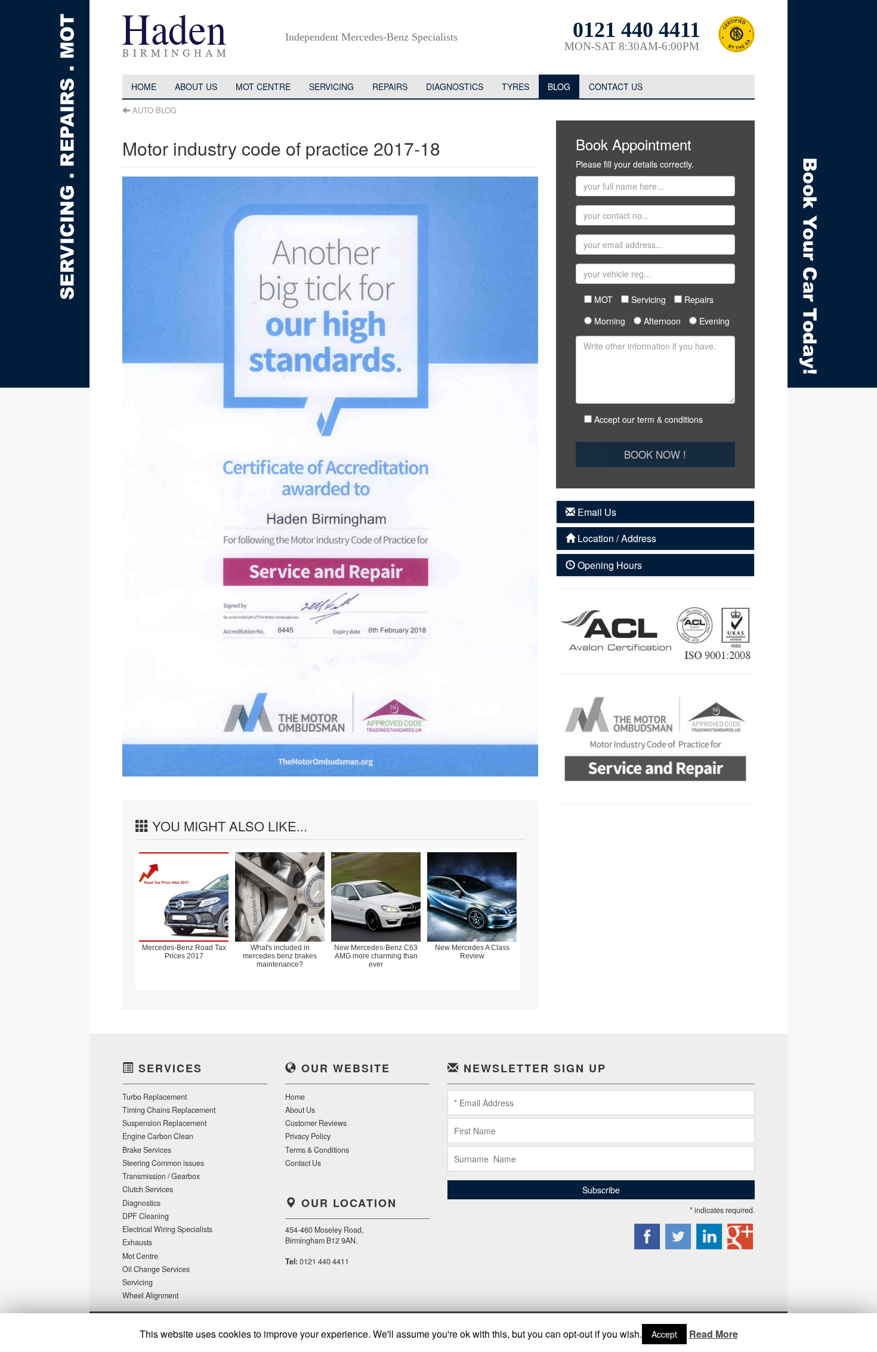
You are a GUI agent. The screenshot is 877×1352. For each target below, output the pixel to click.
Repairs (389, 86)
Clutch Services (147, 1189)
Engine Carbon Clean (157, 1136)
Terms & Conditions (317, 1149)
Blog (559, 86)
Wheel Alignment (150, 1295)
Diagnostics (454, 86)
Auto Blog (154, 110)
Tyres (515, 86)
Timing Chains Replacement (168, 1110)
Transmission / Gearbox (161, 1176)
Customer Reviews (316, 1123)
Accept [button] (664, 1334)
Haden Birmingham (182, 39)
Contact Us (616, 86)
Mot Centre (263, 86)
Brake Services (146, 1149)
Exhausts (137, 1242)
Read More (713, 1334)
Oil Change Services (156, 1269)
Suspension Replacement (164, 1123)
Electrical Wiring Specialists (167, 1229)
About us (196, 86)
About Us (300, 1110)
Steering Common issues (163, 1163)
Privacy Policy (308, 1136)
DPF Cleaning (145, 1216)
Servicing (331, 86)
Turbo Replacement (154, 1096)
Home (143, 86)
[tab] (655, 512)
